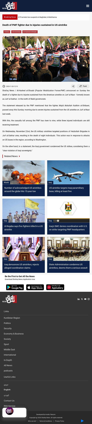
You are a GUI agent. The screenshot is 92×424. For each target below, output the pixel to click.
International (10, 355)
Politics (6, 32)
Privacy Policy (59, 421)
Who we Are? (32, 421)
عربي (6, 384)
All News (8, 365)
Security (8, 328)
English (7, 390)
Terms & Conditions (45, 421)
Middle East (9, 349)
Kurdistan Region (12, 318)
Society (7, 339)
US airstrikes (16, 32)
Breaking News (10, 17)
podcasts (8, 370)
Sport (6, 344)
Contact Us (9, 400)
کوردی (6, 395)
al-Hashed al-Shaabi (30, 32)
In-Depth (8, 360)
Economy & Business (14, 333)
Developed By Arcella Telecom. (46, 414)
